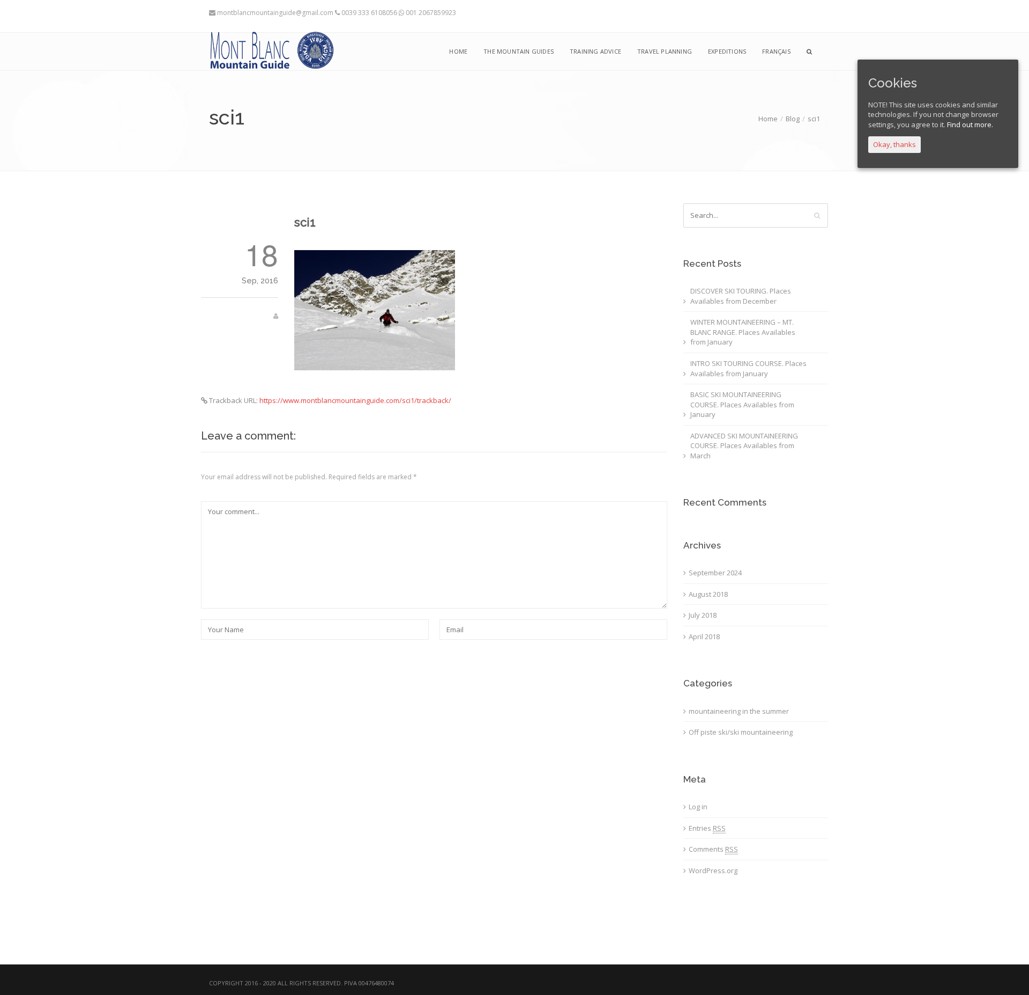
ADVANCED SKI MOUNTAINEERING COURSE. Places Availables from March (744, 445)
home (458, 51)
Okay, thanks (894, 144)
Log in (698, 806)
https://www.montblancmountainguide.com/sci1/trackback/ (355, 400)
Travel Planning (664, 51)
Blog (793, 118)
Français (776, 51)
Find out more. (970, 124)
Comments (713, 849)
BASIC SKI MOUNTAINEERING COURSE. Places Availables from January (742, 404)
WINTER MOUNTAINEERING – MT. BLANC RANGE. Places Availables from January (742, 332)
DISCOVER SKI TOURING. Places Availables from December (740, 296)
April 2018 (704, 636)
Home (768, 118)
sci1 (305, 222)
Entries (707, 828)
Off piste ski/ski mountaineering (741, 732)
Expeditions (727, 51)
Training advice (595, 51)
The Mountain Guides (518, 51)
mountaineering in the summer (739, 711)
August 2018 (708, 594)
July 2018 (703, 615)
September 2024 (715, 572)
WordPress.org (713, 870)
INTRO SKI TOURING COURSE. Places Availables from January (748, 368)
